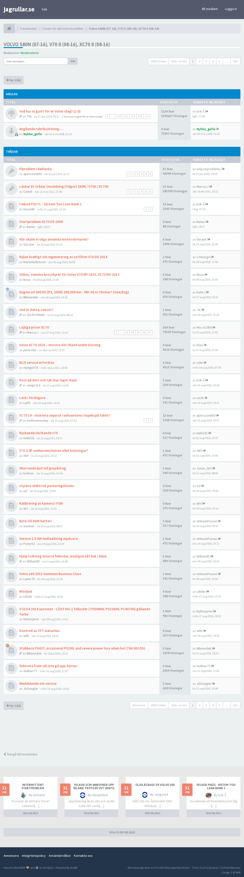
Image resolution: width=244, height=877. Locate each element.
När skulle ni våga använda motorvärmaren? (54, 239)
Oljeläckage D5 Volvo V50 (154, 785)
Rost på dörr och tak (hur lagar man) (48, 380)
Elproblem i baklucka (35, 169)
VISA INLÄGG (30, 813)
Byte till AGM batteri (35, 521)
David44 (29, 209)
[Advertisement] (124, 731)
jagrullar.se (19, 9)
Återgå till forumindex (21, 754)
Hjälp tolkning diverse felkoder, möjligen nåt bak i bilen (63, 556)
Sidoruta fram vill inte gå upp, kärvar (48, 666)
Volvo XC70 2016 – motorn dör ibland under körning (60, 345)
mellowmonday (37, 420)
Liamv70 (29, 579)
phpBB (73, 867)
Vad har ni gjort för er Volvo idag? (83, 116)
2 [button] (199, 61)
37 (149, 332)
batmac (28, 473)
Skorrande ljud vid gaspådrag (42, 468)
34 (132, 332)
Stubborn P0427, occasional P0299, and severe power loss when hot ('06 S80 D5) (82, 648)
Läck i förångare (32, 397)
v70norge (203, 257)
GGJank (28, 244)
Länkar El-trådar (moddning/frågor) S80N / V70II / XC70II (63, 186)
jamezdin (29, 350)
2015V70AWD (36, 315)
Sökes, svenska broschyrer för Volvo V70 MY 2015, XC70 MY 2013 (69, 274)
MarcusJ (202, 186)
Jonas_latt (204, 468)
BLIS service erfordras (36, 362)
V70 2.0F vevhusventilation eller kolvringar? (53, 450)
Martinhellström (34, 262)
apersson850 (32, 174)
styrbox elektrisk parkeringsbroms (46, 485)
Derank (202, 239)
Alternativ (138, 705)
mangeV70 (30, 367)
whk (26, 636)
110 (119, 116)
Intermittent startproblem (33, 786)
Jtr (199, 310)
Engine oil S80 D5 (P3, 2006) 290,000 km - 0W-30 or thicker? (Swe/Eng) (74, 292)
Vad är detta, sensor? (36, 309)
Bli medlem (210, 9)
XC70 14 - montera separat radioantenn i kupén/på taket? (64, 415)
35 (138, 332)
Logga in (231, 9)
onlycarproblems (209, 169)
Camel (27, 191)
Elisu (200, 345)
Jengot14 (33, 385)
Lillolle (27, 596)
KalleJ (201, 292)
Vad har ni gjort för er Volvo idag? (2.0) (50, 111)
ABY (26, 455)
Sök (44, 9)
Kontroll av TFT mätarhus (39, 630)
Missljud (25, 591)
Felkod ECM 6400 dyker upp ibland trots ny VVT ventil (94, 786)
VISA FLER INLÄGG (122, 832)
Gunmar (28, 526)
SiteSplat (48, 867)
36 (143, 332)
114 (147, 116)
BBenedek (30, 297)
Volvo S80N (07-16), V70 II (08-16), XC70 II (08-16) (57, 44)
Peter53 (29, 544)
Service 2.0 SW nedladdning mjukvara (48, 538)
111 (126, 116)
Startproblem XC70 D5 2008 (41, 221)
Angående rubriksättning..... (41, 129)
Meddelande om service (37, 683)
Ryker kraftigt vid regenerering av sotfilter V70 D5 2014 (63, 257)
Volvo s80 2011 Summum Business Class (50, 574)
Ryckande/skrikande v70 (38, 433)
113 (140, 116)
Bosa (26, 279)
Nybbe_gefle (32, 134)
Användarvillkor (60, 855)
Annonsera (11, 855)
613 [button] (235, 61)
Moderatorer (30, 53)
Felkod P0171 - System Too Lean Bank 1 (50, 204)
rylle (200, 362)
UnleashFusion (207, 521)
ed (25, 491)
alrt (25, 508)
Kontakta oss (83, 855)
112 (133, 116)
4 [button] (213, 61)
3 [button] (206, 61)
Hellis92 (28, 438)
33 (126, 332)
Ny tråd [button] (15, 80)
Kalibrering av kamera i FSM (41, 503)
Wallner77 (30, 671)
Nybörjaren (31, 619)
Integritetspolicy (34, 855)
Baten (31, 227)
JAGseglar (30, 688)
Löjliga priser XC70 (34, 327)
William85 (33, 561)
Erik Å (200, 111)
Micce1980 (204, 327)
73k (29, 116)
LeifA (26, 403)
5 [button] (219, 61)
